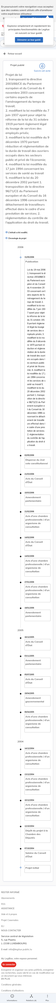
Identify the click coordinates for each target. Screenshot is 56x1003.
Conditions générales (11, 984)
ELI (2, 926)
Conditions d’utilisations (12, 990)
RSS (3, 904)
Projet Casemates (9, 920)
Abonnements (8, 898)
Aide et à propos (9, 914)
